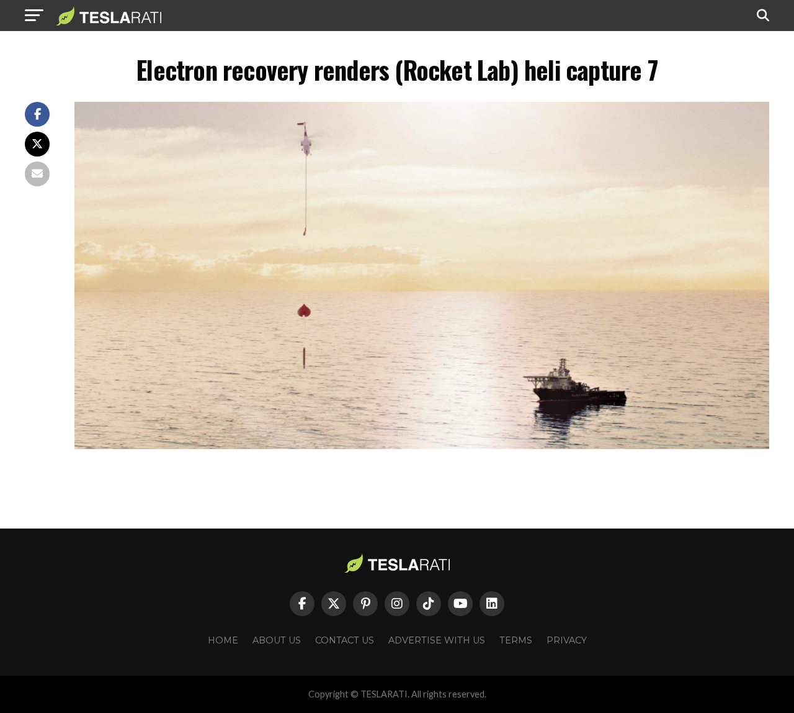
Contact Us (344, 640)
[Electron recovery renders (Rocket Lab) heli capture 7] (421, 446)
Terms (515, 640)
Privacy (566, 640)
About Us (276, 640)
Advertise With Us (436, 640)
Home (223, 640)
